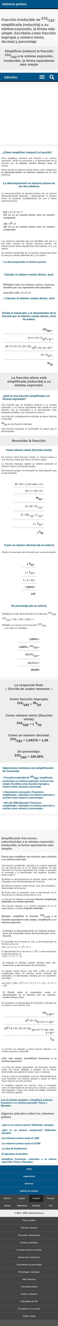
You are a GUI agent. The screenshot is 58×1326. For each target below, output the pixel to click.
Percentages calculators (29, 1272)
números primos (14, 4)
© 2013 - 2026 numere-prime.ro (29, 1213)
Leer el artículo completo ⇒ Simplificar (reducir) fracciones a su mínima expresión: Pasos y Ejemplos (26, 1103)
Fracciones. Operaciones (29, 1235)
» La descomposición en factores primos (24, 262)
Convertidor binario (29, 1286)
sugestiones (29, 1176)
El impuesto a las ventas (29, 1309)
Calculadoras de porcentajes (29, 1264)
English (21, 1198)
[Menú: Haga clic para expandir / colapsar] (43, 77)
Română (36, 1205)
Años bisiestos (29, 1279)
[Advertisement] (29, 114)
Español (36, 1198)
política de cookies (29, 1191)
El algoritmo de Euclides (15, 1154)
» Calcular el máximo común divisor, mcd (28, 298)
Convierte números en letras (29, 1250)
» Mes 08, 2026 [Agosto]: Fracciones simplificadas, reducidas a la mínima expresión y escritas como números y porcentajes (28, 805)
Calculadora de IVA (29, 1301)
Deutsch (7, 1198)
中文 (51, 1205)
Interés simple (29, 1316)
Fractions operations (29, 1242)
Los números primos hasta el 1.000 (20, 1138)
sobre (29, 1169)
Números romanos (29, 1228)
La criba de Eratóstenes (14, 1148)
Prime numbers (29, 1220)
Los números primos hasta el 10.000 (21, 1143)
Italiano (7, 1205)
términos (29, 1183)
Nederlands (22, 1205)
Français (51, 1198)
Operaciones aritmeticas (29, 1257)
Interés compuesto (29, 1294)
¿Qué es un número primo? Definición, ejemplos (28, 1125)
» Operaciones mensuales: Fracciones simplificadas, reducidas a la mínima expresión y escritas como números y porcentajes (28, 795)
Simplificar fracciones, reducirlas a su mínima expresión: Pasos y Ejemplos (29, 1160)
